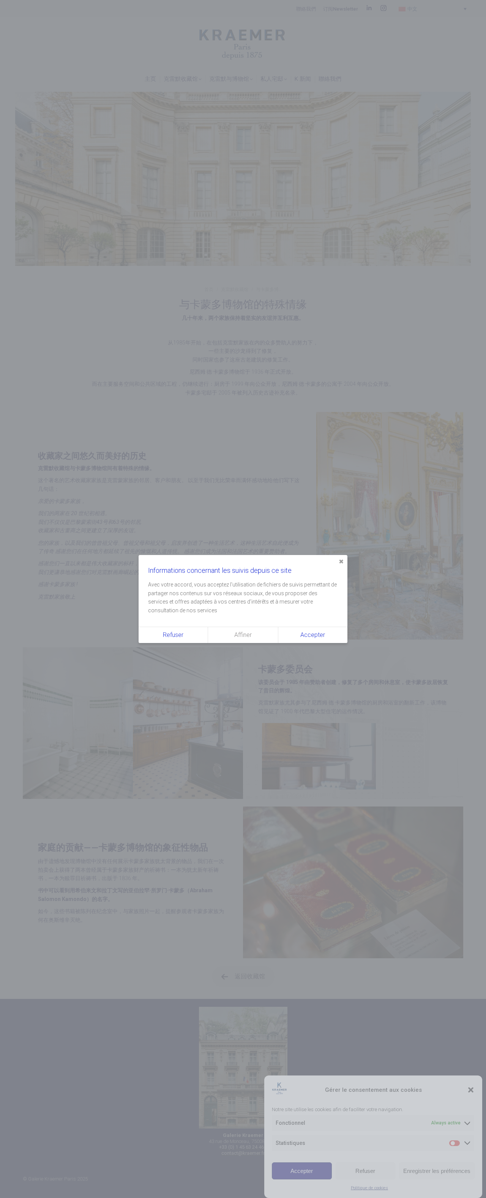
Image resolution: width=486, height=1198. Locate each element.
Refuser (365, 1170)
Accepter (301, 1170)
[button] (471, 1090)
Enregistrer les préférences (436, 1170)
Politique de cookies (369, 1187)
